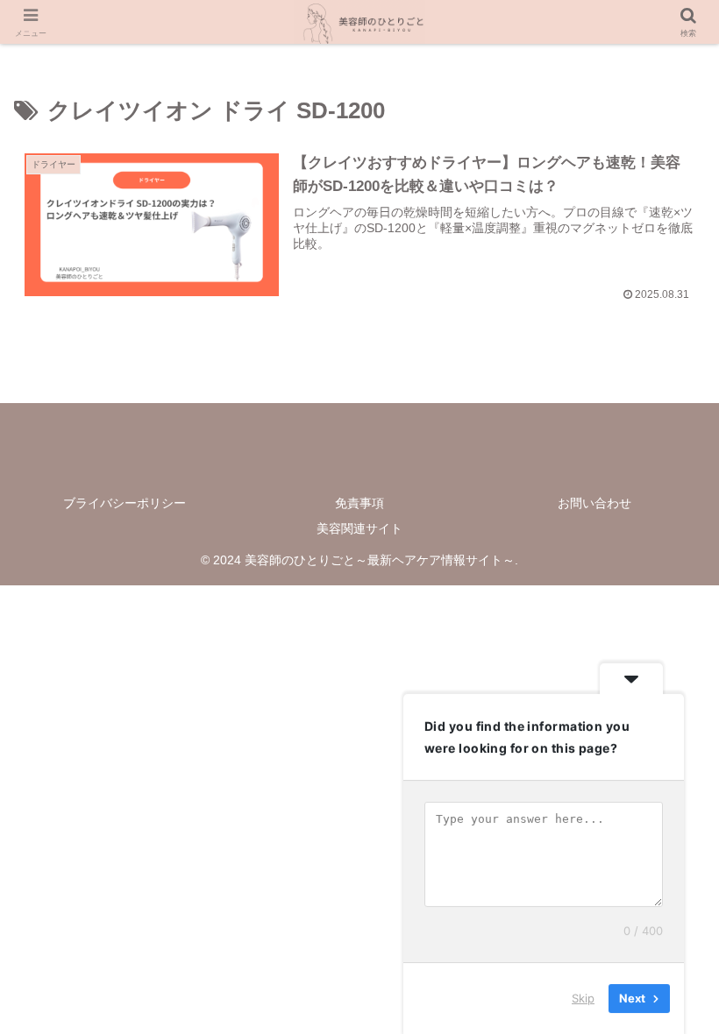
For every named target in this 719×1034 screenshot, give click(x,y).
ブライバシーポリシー (124, 503)
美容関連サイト (359, 528)
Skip (583, 998)
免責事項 (359, 503)
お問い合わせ (594, 503)
